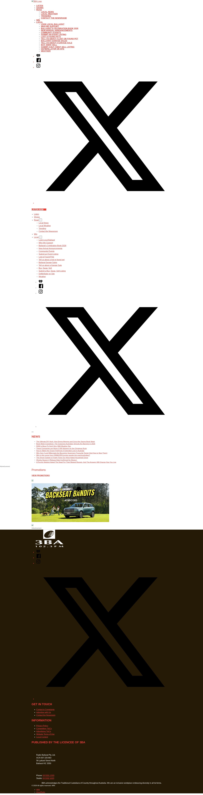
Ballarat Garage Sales (54, 41)
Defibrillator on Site (52, 49)
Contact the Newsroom (54, 18)
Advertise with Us (43, 712)
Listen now (37, 210)
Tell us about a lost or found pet (59, 39)
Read (39, 10)
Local (39, 22)
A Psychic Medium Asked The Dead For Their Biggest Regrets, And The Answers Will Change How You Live (76, 462)
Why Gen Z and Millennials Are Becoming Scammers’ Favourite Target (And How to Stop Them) (71, 453)
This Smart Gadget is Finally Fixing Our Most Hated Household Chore (62, 458)
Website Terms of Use (45, 734)
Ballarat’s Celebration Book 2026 (59, 28)
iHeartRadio (40, 792)
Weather (46, 51)
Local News (47, 12)
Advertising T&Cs (43, 731)
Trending (46, 16)
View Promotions (41, 475)
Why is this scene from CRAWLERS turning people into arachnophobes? (63, 455)
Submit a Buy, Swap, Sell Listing (57, 47)
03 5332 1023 (48, 778)
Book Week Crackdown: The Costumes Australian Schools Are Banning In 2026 (65, 444)
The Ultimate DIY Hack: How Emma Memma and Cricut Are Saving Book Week (65, 441)
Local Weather (49, 14)
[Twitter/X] (103, 203)
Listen (39, 6)
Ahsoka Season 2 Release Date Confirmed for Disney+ (56, 460)
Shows (39, 8)
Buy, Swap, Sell (49, 45)
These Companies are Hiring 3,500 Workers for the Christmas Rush (61, 448)
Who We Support (50, 26)
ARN (38, 790)
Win (38, 20)
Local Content (42, 737)
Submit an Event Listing (53, 35)
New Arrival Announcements (56, 30)
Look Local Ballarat (52, 24)
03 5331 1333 (48, 775)
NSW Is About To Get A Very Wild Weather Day (53, 446)
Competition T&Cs (44, 729)
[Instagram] (38, 67)
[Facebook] (38, 62)
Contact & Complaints (45, 710)
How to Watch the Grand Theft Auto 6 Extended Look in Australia (60, 451)
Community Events (51, 33)
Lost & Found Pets (51, 37)
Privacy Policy (42, 726)
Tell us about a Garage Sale (56, 43)
